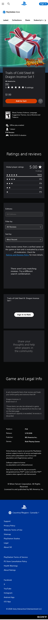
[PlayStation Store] (12, 12)
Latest (5, 20)
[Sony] (42, 619)
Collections (17, 20)
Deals (27, 20)
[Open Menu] (3, 4)
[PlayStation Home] (24, 3)
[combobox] (24, 214)
